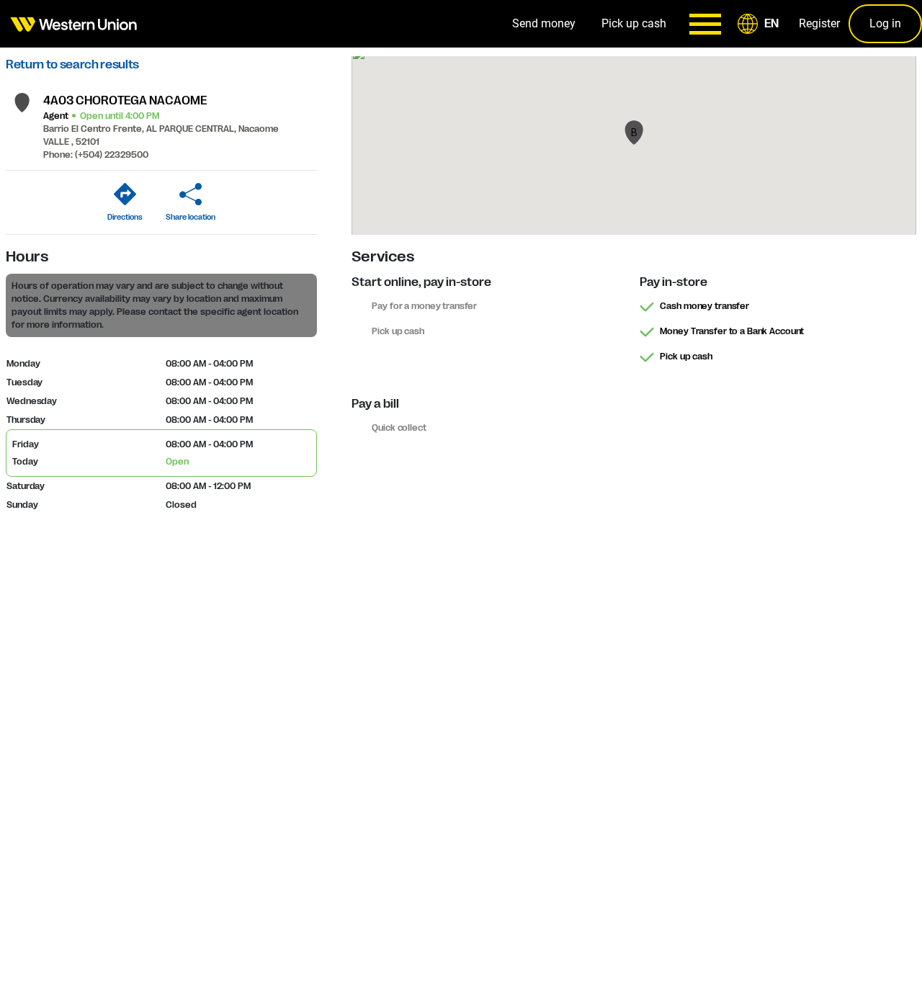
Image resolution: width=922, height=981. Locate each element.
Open (177, 462)
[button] (760, 24)
